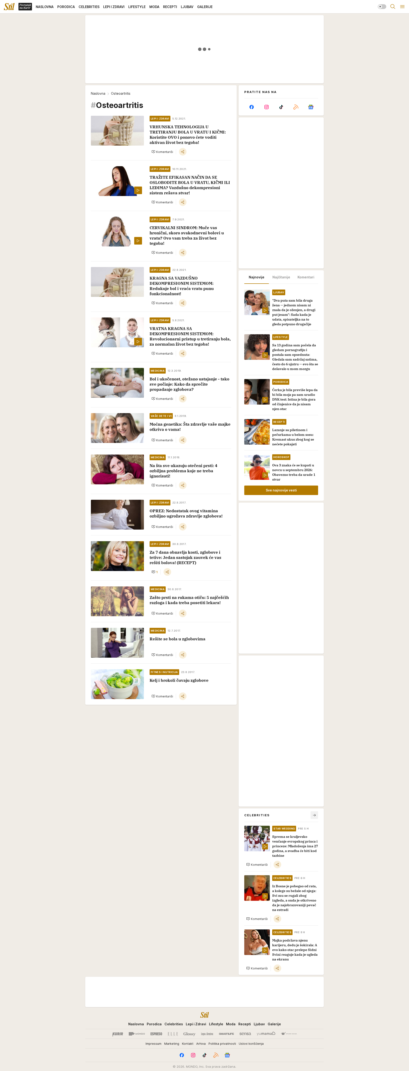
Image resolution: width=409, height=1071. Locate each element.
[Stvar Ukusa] (289, 1034)
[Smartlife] (226, 1034)
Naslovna (98, 93)
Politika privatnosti (222, 1043)
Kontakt (187, 1043)
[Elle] (173, 1034)
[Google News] (310, 107)
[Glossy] (189, 1034)
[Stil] (9, 6)
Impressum (153, 1043)
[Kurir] (117, 1034)
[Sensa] (245, 1034)
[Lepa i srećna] (207, 1034)
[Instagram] (266, 107)
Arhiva (201, 1043)
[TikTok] (281, 107)
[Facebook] (251, 107)
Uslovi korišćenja (251, 1043)
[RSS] (296, 107)
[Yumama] (266, 1034)
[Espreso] (156, 1034)
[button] (162, 152)
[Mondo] (137, 1034)
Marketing (171, 1043)
